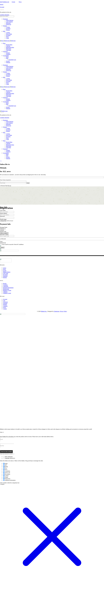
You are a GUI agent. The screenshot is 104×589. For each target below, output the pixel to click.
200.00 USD (3, 231)
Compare (5, 306)
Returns (5, 277)
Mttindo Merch (6, 272)
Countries (5, 285)
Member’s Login (7, 290)
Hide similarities (9, 456)
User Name (2, 210)
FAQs (4, 307)
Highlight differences (10, 458)
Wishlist (5, 304)
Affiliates (5, 291)
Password (2, 216)
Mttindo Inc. (44, 311)
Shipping (5, 276)
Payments (5, 274)
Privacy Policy (63, 311)
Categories (5, 286)
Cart (4, 300)
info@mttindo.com (4, 2)
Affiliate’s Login (7, 293)
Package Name (3, 227)
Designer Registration (8, 287)
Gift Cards (5, 273)
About (4, 268)
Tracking (5, 303)
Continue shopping (4, 14)
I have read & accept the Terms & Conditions (13, 244)
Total (1, 241)
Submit (2, 247)
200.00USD (3, 243)
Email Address (3, 213)
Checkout (5, 302)
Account (2, 7)
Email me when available (6, 451)
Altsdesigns (56, 311)
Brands (4, 283)
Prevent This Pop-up (6, 185)
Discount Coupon (4, 234)
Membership (6, 289)
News (20, 2)
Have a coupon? (4, 233)
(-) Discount (3, 238)
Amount (2, 230)
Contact (5, 308)
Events (13, 2)
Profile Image (3, 219)
